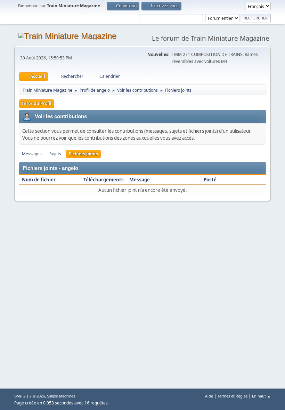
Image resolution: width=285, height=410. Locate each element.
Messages (32, 154)
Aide (209, 396)
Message (139, 180)
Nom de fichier (39, 180)
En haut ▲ (261, 396)
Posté (210, 180)
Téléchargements (103, 180)
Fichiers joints (83, 154)
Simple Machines (61, 396)
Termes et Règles (232, 396)
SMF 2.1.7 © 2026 (29, 396)
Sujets (55, 154)
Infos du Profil (36, 103)
